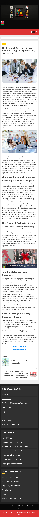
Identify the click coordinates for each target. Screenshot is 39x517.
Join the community (19, 346)
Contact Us (6, 494)
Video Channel (7, 420)
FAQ (19, 508)
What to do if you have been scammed (15, 446)
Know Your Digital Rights (11, 455)
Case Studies (6, 407)
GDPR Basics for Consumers (12, 459)
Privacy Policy (6, 506)
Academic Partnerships (10, 481)
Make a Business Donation (11, 499)
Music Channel (7, 416)
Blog (4, 44)
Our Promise (6, 399)
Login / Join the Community (12, 464)
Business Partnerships (10, 477)
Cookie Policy (31, 506)
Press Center (6, 490)
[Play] (19, 258)
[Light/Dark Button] (33, 32)
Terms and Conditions (19, 506)
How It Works (7, 438)
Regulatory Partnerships (11, 486)
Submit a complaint (19, 349)
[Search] (37, 32)
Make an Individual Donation (12, 424)
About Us (5, 394)
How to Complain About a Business (14, 451)
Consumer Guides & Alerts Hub (13, 442)
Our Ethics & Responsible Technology (15, 403)
